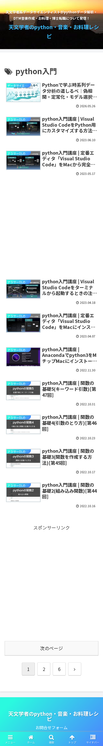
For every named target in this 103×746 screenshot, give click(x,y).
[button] (92, 720)
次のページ (51, 648)
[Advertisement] (51, 224)
